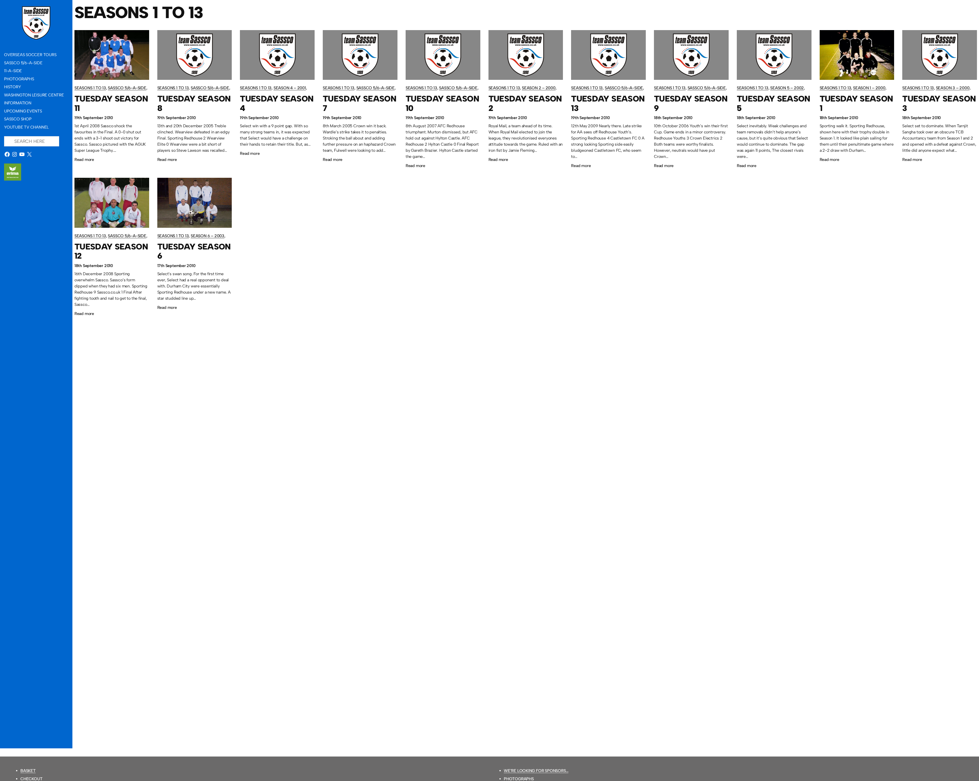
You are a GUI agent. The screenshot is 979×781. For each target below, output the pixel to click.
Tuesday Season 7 (359, 103)
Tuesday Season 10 (442, 103)
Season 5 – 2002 (787, 87)
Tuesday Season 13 (608, 103)
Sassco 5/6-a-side (127, 87)
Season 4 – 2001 (290, 87)
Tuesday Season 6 (194, 251)
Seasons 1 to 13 (90, 87)
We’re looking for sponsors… (536, 770)
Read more (84, 160)
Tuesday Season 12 (111, 251)
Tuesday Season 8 (194, 103)
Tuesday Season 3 (939, 103)
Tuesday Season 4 (276, 103)
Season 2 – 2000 (539, 87)
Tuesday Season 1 (856, 103)
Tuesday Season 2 (525, 103)
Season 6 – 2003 (207, 235)
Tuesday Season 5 (773, 103)
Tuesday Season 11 (111, 103)
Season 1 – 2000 (869, 87)
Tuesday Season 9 (690, 103)
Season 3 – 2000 (953, 87)
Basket (28, 770)
